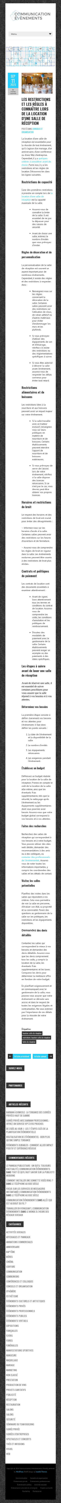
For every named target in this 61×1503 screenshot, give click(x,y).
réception (11, 1399)
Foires (9, 1340)
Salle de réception (29, 1042)
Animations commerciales (19, 1242)
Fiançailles (12, 1330)
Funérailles (12, 1345)
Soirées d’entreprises (17, 1434)
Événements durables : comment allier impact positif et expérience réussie (29, 1146)
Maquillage (12, 1360)
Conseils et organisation (32, 130)
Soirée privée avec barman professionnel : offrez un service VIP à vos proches (27, 1122)
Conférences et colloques (19, 1281)
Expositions (12, 1325)
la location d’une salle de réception (37, 196)
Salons (10, 1409)
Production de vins (16, 1385)
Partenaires (37, 1491)
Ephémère (11, 1291)
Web (8, 1454)
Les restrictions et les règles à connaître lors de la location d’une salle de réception (36, 111)
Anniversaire (13, 1247)
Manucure (11, 1355)
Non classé (12, 1375)
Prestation (12, 1380)
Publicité (11, 1394)
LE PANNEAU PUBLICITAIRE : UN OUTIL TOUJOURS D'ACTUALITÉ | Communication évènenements (28, 1167)
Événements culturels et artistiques (25, 1301)
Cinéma (9, 1261)
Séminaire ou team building (20, 1424)
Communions (12, 1276)
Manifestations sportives (19, 1350)
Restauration (13, 1404)
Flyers (9, 1335)
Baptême (10, 1252)
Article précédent (21, 1056)
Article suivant (40, 1056)
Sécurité (10, 1419)
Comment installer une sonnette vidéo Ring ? (29, 1180)
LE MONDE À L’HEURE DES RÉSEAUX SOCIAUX (27, 1213)
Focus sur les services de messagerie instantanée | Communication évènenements (28, 1190)
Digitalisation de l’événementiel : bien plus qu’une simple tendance (28, 1138)
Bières (9, 1256)
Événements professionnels (20, 1311)
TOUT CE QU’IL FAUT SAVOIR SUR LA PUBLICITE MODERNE (30, 1173)
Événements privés (16, 1306)
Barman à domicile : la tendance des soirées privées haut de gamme (28, 1113)
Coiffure (10, 1266)
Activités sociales (16, 1232)
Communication (14, 1271)
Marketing (11, 1370)
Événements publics (16, 1316)
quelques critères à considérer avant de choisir (36, 161)
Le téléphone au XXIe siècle (25, 1183)
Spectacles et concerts (18, 1439)
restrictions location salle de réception (36, 1037)
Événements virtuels (17, 1321)
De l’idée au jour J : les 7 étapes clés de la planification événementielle (27, 1130)
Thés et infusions (15, 1444)
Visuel (9, 1449)
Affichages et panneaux (18, 1237)
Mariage (10, 1365)
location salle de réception (32, 1033)
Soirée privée (13, 1429)
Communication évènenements (21, 1200)
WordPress (19, 1472)
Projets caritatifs (16, 1389)
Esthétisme (12, 1296)
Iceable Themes (41, 1472)
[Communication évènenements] (30, 11)
